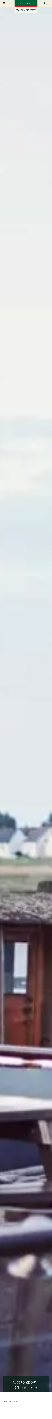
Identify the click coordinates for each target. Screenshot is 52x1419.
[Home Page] (26, 3)
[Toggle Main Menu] (6, 3)
